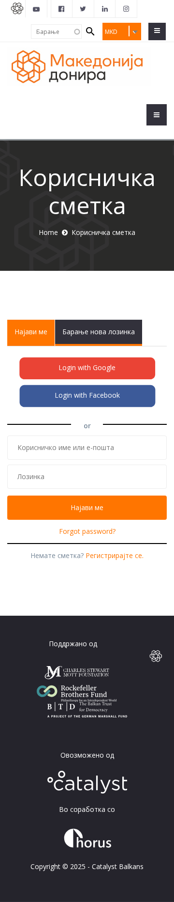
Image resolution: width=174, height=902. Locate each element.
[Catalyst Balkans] (61, 8)
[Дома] (79, 66)
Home (48, 232)
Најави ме (34, 336)
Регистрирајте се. (115, 555)
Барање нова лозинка (98, 331)
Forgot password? (87, 531)
